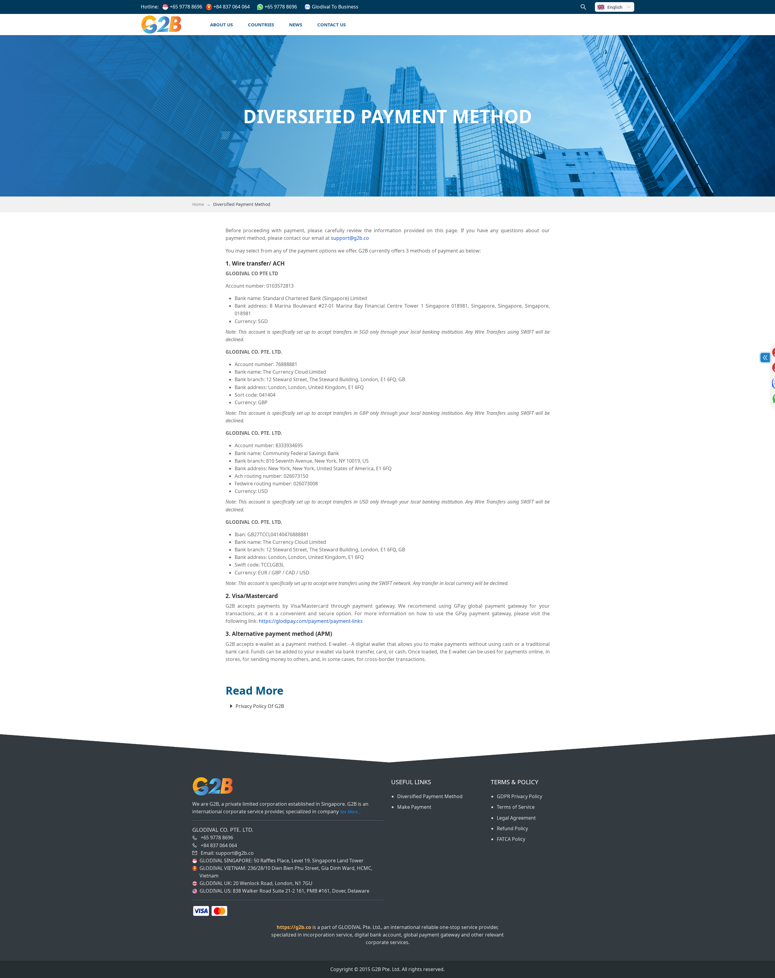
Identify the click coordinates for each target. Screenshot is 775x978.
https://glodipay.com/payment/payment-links (311, 621)
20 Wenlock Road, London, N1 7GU (272, 883)
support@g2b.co (350, 238)
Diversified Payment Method (430, 796)
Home (198, 204)
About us (221, 24)
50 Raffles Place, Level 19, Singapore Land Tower (309, 860)
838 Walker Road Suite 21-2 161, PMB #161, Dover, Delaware (301, 890)
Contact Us (331, 24)
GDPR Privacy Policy (519, 796)
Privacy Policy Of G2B (260, 706)
